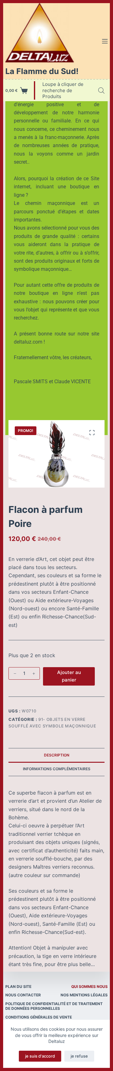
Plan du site (18, 986)
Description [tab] (56, 755)
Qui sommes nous (89, 986)
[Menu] (105, 41)
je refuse (79, 1056)
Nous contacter (23, 995)
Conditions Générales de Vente (38, 1017)
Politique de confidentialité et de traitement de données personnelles (54, 1006)
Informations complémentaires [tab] (56, 768)
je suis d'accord (40, 1056)
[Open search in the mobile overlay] (101, 90)
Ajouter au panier (69, 676)
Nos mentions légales (84, 995)
